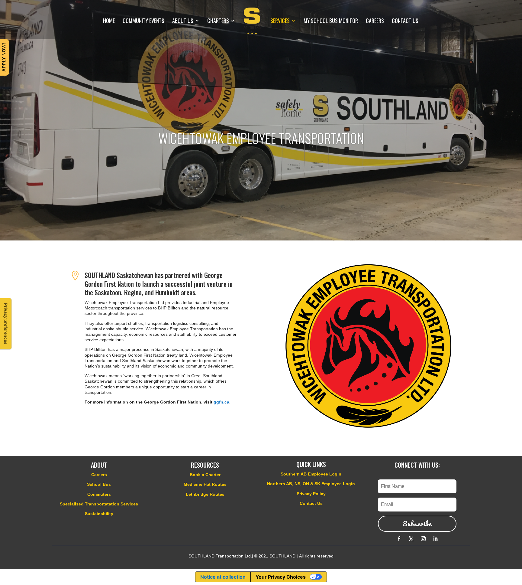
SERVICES (280, 21)
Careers (99, 474)
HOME (109, 21)
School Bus (99, 484)
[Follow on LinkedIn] (435, 539)
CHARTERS (218, 21)
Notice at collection (223, 577)
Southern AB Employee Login (311, 474)
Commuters (99, 494)
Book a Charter (205, 474)
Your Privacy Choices (281, 577)
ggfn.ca (221, 402)
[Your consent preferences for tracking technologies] (5, 323)
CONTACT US (405, 21)
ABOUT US (182, 21)
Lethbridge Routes (205, 494)
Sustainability (99, 513)
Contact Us (311, 503)
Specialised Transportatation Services (99, 504)
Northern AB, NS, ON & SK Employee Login (311, 483)
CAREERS (375, 21)
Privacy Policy (311, 493)
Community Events (143, 21)
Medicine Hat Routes (205, 484)
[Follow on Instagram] (423, 539)
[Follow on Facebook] (399, 539)
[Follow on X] (411, 539)
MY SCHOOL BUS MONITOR (331, 21)
